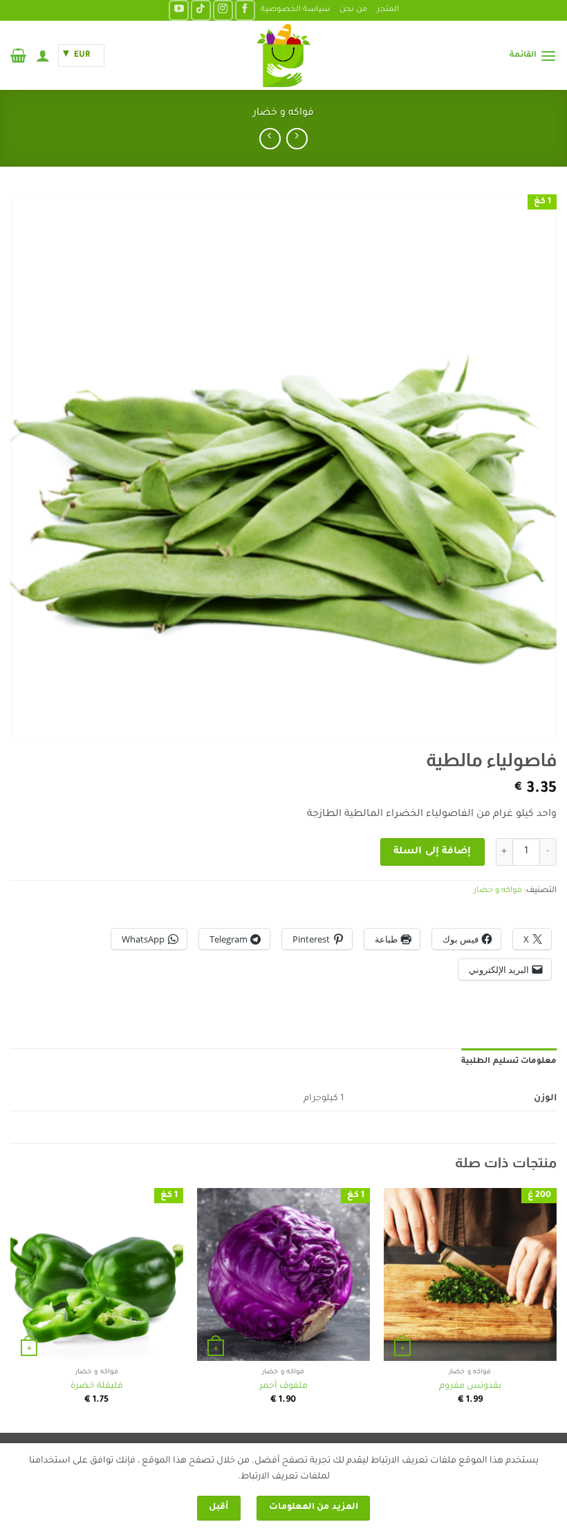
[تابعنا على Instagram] (223, 10)
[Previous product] (270, 138)
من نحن (353, 10)
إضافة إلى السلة (432, 851)
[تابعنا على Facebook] (245, 10)
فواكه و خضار (283, 113)
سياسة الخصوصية (295, 10)
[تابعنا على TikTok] (201, 10)
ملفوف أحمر (283, 1386)
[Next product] (297, 138)
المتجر (388, 10)
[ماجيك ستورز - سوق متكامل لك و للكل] (283, 55)
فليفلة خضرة (97, 1386)
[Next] (11, 1309)
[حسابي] (43, 55)
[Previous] (556, 1309)
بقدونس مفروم (470, 1386)
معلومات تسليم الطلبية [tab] (509, 1061)
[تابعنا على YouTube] (179, 10)
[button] (533, 56)
